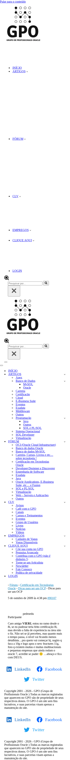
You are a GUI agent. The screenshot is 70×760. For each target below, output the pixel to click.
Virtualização (23, 438)
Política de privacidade (29, 572)
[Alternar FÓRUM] (64, 441)
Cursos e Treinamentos (29, 515)
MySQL (28, 384)
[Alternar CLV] (64, 502)
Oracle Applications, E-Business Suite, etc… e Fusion (35, 483)
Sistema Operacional (28, 431)
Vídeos (20, 532)
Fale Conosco (24, 569)
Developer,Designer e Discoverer (35, 468)
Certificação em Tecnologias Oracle (32, 463)
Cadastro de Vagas (27, 539)
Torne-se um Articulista (29, 562)
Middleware (23, 411)
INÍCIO (17, 67)
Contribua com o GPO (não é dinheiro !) (33, 557)
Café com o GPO (26, 508)
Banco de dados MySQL (30, 451)
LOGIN (17, 270)
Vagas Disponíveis (27, 542)
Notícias (20, 528)
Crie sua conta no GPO (29, 549)
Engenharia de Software (30, 471)
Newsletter (22, 565)
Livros (19, 525)
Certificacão (23, 394)
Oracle (27, 387)
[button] (27, 71)
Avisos (20, 505)
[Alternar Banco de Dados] (64, 381)
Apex (19, 377)
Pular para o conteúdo (13, 1)
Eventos (20, 404)
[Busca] (6, 279)
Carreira (20, 391)
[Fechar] (14, 290)
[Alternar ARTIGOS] (64, 374)
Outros (20, 414)
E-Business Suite (26, 401)
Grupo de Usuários (27, 522)
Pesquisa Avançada (27, 552)
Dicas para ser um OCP (32, 588)
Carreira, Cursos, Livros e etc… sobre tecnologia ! (34, 456)
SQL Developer (25, 434)
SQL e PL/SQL (32, 428)
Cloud (19, 397)
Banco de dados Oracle (29, 448)
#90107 (51, 598)
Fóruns (14, 585)
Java (25, 421)
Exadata (20, 407)
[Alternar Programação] (64, 418)
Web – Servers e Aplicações (32, 495)
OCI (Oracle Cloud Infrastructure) (36, 444)
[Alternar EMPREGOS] (64, 535)
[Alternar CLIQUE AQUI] (64, 545)
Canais (20, 512)
